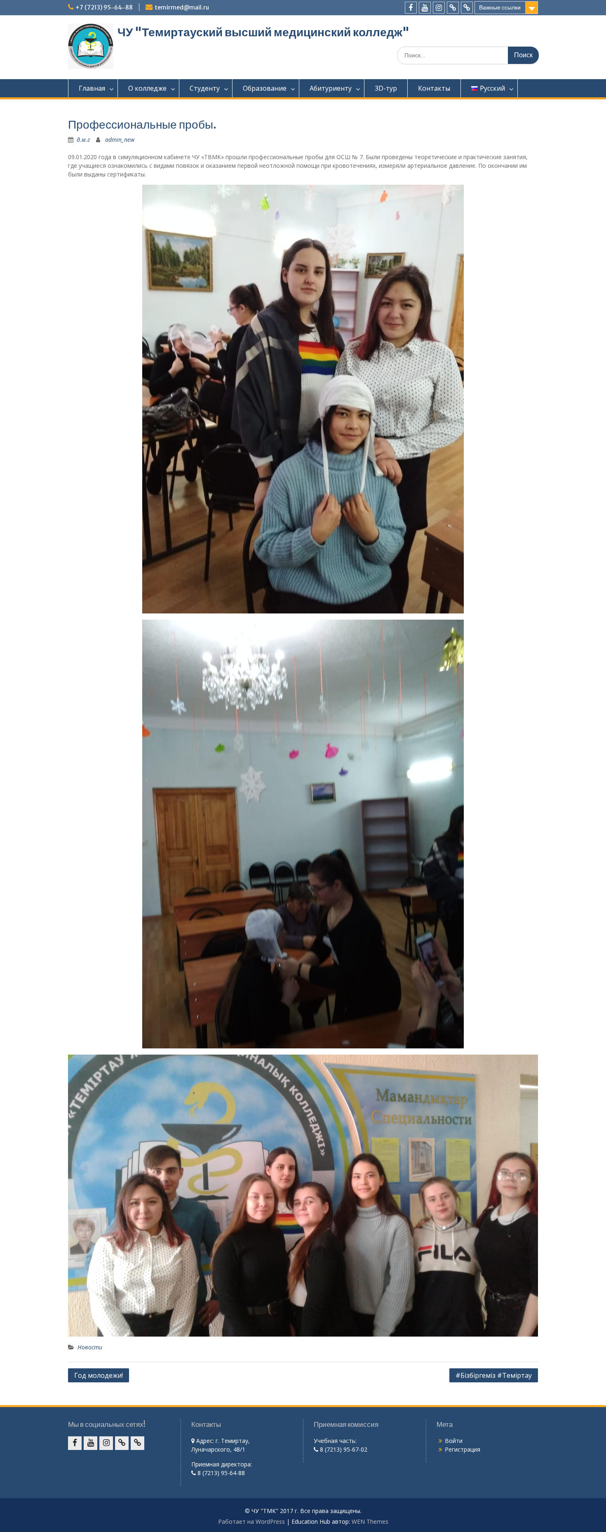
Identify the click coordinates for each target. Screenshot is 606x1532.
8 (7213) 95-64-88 (220, 1473)
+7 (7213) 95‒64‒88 (104, 7)
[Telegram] (467, 8)
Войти (454, 1441)
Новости (90, 1347)
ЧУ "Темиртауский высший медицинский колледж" (263, 32)
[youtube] (425, 8)
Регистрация (462, 1449)
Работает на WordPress (251, 1521)
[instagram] (439, 8)
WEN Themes (370, 1521)
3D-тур (386, 88)
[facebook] (411, 8)
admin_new (119, 139)
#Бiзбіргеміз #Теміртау (494, 1375)
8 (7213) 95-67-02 (342, 1449)
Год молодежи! (98, 1375)
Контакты (434, 88)
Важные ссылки (500, 7)
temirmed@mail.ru (182, 7)
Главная (92, 88)
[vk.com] (453, 8)
